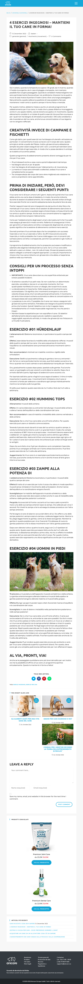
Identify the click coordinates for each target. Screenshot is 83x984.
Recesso (40, 962)
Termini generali (43, 957)
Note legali (27, 964)
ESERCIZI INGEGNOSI (19, 684)
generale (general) (19, 36)
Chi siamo (27, 962)
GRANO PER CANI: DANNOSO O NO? (58, 719)
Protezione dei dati (44, 959)
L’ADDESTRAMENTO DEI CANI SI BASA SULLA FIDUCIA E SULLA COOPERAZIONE (37, 937)
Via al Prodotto (41, 862)
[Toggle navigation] (75, 3)
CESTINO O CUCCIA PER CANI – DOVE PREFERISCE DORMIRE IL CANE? (34, 930)
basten (33, 34)
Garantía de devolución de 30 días (18, 970)
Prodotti (27, 959)
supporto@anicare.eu (64, 964)
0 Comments (56, 36)
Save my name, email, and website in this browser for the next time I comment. (38, 797)
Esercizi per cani (31, 684)
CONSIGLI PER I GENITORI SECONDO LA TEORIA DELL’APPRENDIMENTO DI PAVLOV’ (58, 749)
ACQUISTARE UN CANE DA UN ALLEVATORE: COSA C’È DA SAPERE (33, 933)
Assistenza (27, 957)
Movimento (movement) (37, 36)
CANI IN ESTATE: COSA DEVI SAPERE (22, 923)
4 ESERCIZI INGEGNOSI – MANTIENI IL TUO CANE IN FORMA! (30, 927)
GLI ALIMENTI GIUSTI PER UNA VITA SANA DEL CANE (25, 720)
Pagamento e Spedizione (42, 965)
